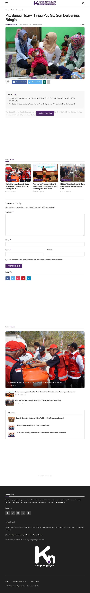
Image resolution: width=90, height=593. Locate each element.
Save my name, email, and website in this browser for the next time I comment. (35, 260)
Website (49, 250)
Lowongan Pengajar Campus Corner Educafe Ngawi (32, 425)
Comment (9, 212)
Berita (12, 10)
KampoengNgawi (11, 25)
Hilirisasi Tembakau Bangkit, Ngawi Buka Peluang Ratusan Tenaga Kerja (72, 186)
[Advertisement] (45, 139)
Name (8, 240)
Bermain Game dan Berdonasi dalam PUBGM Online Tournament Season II (40, 418)
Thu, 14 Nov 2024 (26, 25)
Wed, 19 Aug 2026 (39, 191)
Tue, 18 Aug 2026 (66, 191)
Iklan (6, 581)
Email (8, 250)
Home (7, 10)
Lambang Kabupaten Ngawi (27, 535)
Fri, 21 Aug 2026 (10, 191)
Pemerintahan (20, 10)
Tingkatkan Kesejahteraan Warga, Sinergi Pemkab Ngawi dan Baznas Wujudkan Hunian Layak (42, 104)
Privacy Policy (34, 581)
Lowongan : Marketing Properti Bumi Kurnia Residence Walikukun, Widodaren (41, 433)
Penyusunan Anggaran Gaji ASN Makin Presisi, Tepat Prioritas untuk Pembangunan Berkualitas (45, 186)
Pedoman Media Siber (19, 581)
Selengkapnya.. (60, 502)
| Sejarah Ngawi (11, 535)
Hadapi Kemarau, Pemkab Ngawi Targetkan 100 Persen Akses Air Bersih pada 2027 (17, 186)
